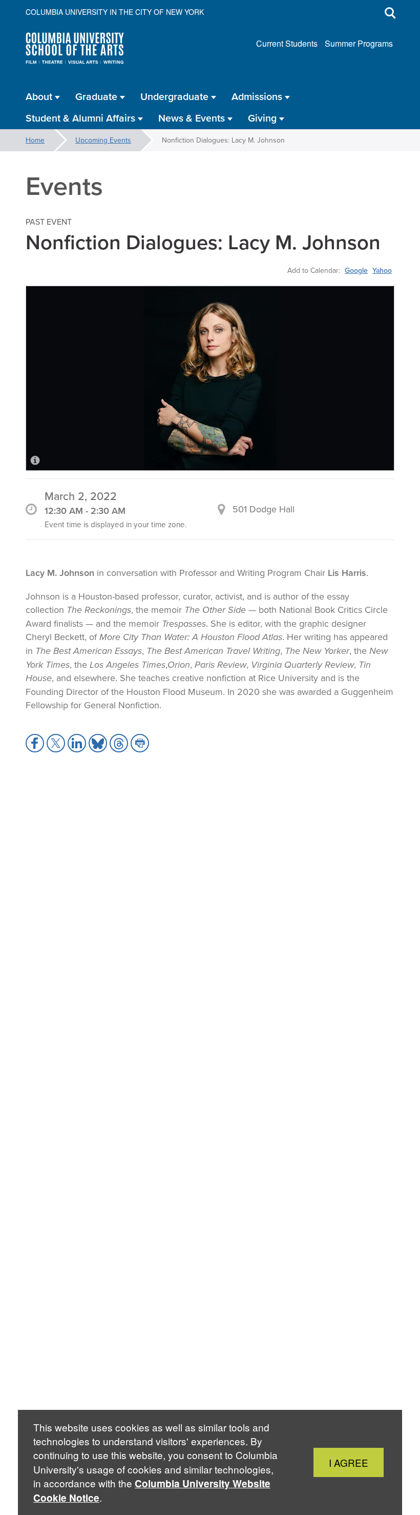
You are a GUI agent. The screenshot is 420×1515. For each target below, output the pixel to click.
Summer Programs (359, 43)
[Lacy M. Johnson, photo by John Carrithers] (210, 378)
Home (35, 140)
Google (356, 270)
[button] (35, 743)
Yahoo (382, 270)
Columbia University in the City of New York (115, 12)
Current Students (287, 43)
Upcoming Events (103, 140)
